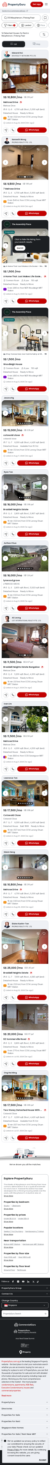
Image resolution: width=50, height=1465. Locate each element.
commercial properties (11, 1391)
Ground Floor (9, 1270)
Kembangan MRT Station (33, 1244)
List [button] (15, 44)
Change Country (10, 1300)
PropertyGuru (8, 1402)
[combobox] (23, 18)
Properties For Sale (11, 1415)
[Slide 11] (32, 90)
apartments (20, 1385)
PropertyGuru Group (12, 1288)
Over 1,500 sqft (10, 1257)
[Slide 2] (20, 423)
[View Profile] (25, 54)
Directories (7, 1408)
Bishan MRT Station (12, 1244)
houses (27, 1388)
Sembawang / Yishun (34, 1231)
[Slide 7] (22, 90)
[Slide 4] (19, 176)
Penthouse (21, 1270)
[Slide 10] (30, 90)
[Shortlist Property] (44, 63)
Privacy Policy (13, 1450)
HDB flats (29, 1385)
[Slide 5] (17, 90)
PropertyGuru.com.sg (10, 1361)
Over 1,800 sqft (24, 1257)
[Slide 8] (25, 90)
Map (38, 44)
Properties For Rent (11, 1421)
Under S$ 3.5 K (10, 1219)
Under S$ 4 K (23, 1219)
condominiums (8, 1385)
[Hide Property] (38, 63)
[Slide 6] (19, 90)
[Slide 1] (18, 423)
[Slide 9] (27, 90)
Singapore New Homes (13, 1427)
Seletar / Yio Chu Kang (13, 1231)
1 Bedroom (16, 1206)
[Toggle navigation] (46, 4)
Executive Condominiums (12, 1388)
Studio (6, 1206)
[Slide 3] (17, 260)
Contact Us (7, 1293)
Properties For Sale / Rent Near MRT (19, 1434)
